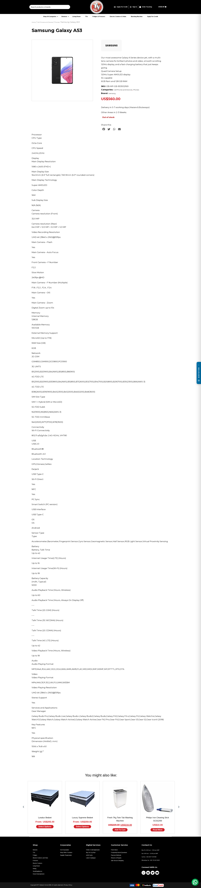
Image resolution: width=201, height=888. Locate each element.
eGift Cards (89, 855)
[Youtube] (157, 873)
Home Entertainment (38, 874)
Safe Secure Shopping (117, 860)
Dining (34, 868)
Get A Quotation (64, 850)
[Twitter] (153, 873)
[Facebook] (148, 873)
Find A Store (114, 850)
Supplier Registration (66, 855)
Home (34, 22)
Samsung (112, 93)
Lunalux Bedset (45, 818)
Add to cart (120, 830)
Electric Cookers (37, 863)
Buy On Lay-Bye (90, 852)
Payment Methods (116, 855)
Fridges (35, 855)
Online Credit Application (93, 850)
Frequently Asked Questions (119, 852)
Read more (157, 830)
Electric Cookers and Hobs (40, 858)
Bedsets (35, 850)
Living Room (36, 866)
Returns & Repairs (116, 858)
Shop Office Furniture (66, 852)
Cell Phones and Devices (45, 22)
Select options (44, 827)
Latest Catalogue (91, 858)
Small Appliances (37, 871)
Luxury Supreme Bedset (82, 818)
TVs (34, 852)
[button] (89, 44)
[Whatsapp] (144, 873)
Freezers (35, 860)
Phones (56, 22)
